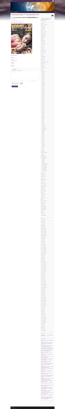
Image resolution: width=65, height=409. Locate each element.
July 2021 (42, 307)
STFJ (42, 137)
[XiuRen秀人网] (43, 209)
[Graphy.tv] (42, 60)
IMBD (42, 104)
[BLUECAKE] (42, 36)
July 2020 (42, 324)
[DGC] (41, 46)
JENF (42, 105)
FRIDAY (43, 162)
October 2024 (42, 251)
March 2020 (42, 330)
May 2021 (42, 310)
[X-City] (42, 205)
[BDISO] (42, 30)
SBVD (42, 131)
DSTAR (42, 85)
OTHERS (43, 125)
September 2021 (43, 304)
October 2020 (42, 320)
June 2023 (42, 274)
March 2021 (42, 313)
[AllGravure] (42, 27)
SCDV (42, 132)
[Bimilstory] (42, 34)
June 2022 (42, 291)
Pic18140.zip (12, 63)
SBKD (42, 130)
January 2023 (42, 281)
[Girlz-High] (42, 57)
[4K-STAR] (42, 26)
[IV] (41, 70)
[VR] (41, 199)
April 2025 (42, 242)
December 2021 (43, 300)
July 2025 (42, 238)
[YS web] (42, 212)
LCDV (42, 110)
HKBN (42, 102)
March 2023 (42, 278)
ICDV (42, 103)
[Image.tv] (42, 66)
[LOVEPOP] (42, 155)
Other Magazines (44, 163)
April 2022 (42, 294)
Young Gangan (17, 20)
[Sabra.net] (42, 189)
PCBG (42, 126)
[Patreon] (42, 182)
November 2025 (43, 232)
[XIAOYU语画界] (43, 206)
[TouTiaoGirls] (42, 195)
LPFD (42, 112)
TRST (42, 143)
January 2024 (42, 264)
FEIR (42, 98)
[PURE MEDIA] (42, 186)
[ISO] (41, 69)
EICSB (42, 90)
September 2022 (43, 287)
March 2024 (42, 261)
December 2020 (43, 317)
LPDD (42, 111)
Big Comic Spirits (44, 157)
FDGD (42, 97)
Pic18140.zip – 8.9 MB (14, 60)
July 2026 (42, 221)
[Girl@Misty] (42, 56)
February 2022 (42, 297)
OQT (42, 124)
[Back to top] (63, 407)
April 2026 (42, 225)
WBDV (42, 146)
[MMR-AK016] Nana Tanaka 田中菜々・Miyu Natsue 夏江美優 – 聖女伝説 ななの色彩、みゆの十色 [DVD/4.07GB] (47, 388)
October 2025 (42, 234)
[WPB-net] (42, 203)
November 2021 (43, 301)
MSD (42, 118)
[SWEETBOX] (42, 193)
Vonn (12, 20)
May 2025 (42, 241)
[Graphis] (42, 59)
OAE (42, 119)
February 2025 (42, 245)
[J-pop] (42, 149)
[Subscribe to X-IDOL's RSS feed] (11, 0)
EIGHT (42, 91)
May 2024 (42, 258)
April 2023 (42, 277)
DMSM (42, 84)
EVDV (42, 96)
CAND (42, 82)
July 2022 (42, 290)
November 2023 (43, 267)
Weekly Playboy (43, 164)
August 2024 (42, 254)
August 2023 (42, 271)
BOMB (42, 77)
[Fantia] (42, 53)
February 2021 (42, 314)
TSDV (42, 144)
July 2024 (42, 255)
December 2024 (43, 248)
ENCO (42, 92)
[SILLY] (42, 192)
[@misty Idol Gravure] (43, 24)
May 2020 (42, 327)
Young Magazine (44, 170)
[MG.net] (42, 172)
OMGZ (42, 123)
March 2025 (42, 244)
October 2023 (42, 268)
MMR (42, 117)
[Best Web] (42, 33)
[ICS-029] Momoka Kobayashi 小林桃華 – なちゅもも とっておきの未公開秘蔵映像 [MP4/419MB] (47, 364)
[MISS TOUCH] (43, 176)
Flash (42, 161)
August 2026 (42, 219)
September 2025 (43, 235)
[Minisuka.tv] (42, 173)
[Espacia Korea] (43, 50)
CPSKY (42, 83)
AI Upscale (43, 71)
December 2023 (43, 265)
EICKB (42, 89)
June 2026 (42, 222)
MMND (42, 116)
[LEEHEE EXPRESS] (43, 152)
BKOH (42, 76)
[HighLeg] (42, 63)
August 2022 (42, 288)
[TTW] (42, 196)
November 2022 (43, 284)
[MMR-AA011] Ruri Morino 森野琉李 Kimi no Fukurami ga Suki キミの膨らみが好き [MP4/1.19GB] (47, 343)
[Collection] (42, 40)
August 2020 (42, 323)
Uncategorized (42, 215)
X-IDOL (32, 8)
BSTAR (42, 78)
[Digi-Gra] (42, 47)
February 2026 (42, 228)
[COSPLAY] (42, 43)
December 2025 (43, 231)
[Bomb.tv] (42, 37)
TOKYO (43, 139)
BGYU (42, 75)
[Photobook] (42, 183)
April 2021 (42, 311)
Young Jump (43, 169)
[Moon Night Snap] (43, 179)
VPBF (42, 145)
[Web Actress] (42, 202)
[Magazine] (14, 20)
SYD (42, 138)
